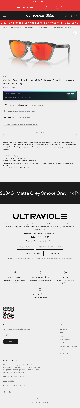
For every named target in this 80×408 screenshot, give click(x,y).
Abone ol (10, 341)
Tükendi (40, 132)
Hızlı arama (63, 329)
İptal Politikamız (65, 343)
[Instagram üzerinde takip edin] (10, 392)
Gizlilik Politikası (65, 353)
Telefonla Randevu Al (30, 253)
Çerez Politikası (65, 339)
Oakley (6, 76)
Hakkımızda (63, 332)
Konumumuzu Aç (25, 247)
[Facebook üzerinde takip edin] (4, 392)
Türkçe (39, 398)
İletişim (62, 336)
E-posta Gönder (52, 253)
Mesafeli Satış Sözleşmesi (68, 346)
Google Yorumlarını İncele (49, 247)
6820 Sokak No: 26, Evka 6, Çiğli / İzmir (20, 376)
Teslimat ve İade (65, 350)
